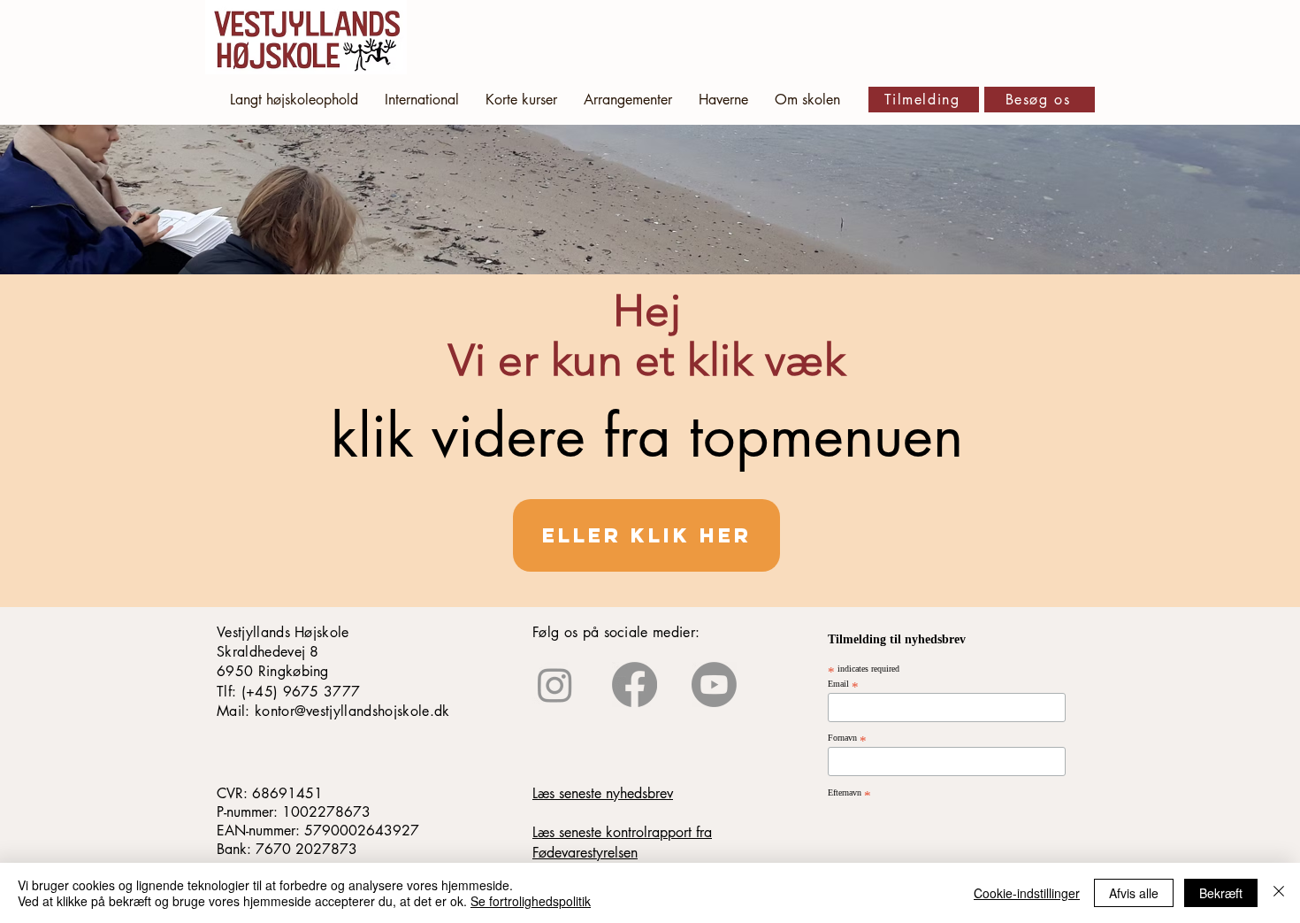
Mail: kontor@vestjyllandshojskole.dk (333, 711)
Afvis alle (1134, 893)
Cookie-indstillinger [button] (1027, 893)
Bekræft (1221, 893)
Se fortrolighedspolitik (530, 901)
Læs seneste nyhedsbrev (602, 793)
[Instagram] (554, 684)
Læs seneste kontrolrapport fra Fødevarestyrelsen (622, 842)
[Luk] (1278, 893)
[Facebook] (634, 684)
